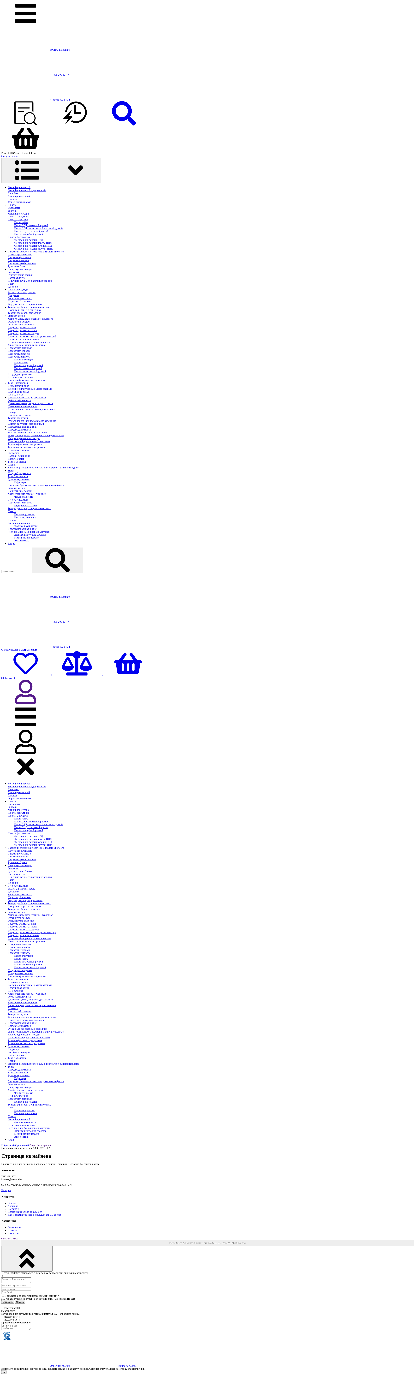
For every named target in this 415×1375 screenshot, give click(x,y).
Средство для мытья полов (22, 330)
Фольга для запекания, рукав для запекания (32, 420)
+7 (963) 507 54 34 (60, 99)
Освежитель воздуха (19, 321)
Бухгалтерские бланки (20, 275)
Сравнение (22, 1145)
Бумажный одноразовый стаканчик (27, 432)
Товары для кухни (18, 418)
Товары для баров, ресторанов (24, 312)
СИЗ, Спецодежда (18, 289)
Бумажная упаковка (19, 450)
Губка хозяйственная (19, 400)
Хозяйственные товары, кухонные (27, 397)
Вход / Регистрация (40, 1145)
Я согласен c (32, 1295)
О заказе (12, 1203)
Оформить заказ (10, 156)
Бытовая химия (16, 315)
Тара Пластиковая (18, 383)
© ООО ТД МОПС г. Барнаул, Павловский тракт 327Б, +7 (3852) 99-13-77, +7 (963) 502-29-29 (207, 1243)
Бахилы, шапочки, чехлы (22, 292)
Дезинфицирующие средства (30, 534)
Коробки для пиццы (19, 455)
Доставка (13, 1206)
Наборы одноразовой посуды (24, 438)
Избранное (8, 1145)
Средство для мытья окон (22, 327)
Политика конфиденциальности (25, 1211)
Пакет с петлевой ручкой (28, 368)
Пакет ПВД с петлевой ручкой (31, 225)
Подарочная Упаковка (20, 348)
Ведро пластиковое (18, 385)
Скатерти (13, 412)
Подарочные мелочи (19, 353)
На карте (6, 1190)
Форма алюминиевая (19, 202)
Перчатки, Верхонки (19, 301)
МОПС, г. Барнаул (60, 49)
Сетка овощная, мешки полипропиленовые (32, 409)
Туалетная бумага (17, 266)
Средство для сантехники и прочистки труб (32, 336)
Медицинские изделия (26, 537)
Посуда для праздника (20, 374)
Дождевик (13, 295)
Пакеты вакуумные (18, 216)
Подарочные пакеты (19, 356)
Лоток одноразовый (19, 196)
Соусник (12, 199)
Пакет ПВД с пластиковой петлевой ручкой (38, 228)
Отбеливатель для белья (21, 324)
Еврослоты (14, 207)
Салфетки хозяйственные (22, 263)
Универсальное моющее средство (26, 345)
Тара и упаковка (17, 461)
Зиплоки (12, 210)
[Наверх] (27, 1259)
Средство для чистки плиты (23, 339)
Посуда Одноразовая (19, 429)
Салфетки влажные (18, 260)
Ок (4, 1372)
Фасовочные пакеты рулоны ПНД (33, 245)
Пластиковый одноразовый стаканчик (29, 441)
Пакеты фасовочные (19, 237)
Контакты (13, 1209)
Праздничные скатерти (20, 377)
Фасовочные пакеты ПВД (28, 240)
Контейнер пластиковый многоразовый (30, 388)
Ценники (13, 286)
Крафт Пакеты (16, 458)
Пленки (12, 464)
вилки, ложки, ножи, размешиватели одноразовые (36, 435)
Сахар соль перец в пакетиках (24, 310)
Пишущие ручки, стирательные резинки (30, 280)
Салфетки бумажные (19, 257)
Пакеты (12, 204)
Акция (11, 543)
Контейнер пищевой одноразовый (27, 190)
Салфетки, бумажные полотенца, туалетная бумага (36, 251)
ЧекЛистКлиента (23, 496)
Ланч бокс (13, 193)
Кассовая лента (16, 277)
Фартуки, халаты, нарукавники (25, 304)
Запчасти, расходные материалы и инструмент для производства (43, 467)
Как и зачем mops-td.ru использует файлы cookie (34, 1214)
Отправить (8, 1302)
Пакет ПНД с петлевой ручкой (31, 231)
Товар (11, 470)
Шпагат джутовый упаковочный (26, 423)
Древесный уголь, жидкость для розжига (30, 403)
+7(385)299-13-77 (59, 74)
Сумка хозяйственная (19, 415)
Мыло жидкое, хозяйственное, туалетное (30, 318)
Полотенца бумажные (20, 254)
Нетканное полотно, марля (22, 406)
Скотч (11, 283)
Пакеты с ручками (18, 219)
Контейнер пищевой (19, 187)
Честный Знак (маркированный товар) (29, 531)
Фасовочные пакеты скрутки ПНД (33, 248)
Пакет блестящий (24, 359)
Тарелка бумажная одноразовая (25, 444)
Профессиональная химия (22, 426)
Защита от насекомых (20, 298)
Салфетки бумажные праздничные (27, 380)
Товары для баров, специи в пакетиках (29, 307)
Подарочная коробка (19, 350)
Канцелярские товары (20, 269)
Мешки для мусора (18, 213)
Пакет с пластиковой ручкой (30, 371)
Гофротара (13, 453)
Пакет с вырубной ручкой (28, 234)
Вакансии (13, 1233)
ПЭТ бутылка (15, 394)
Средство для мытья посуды (23, 333)
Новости (12, 1230)
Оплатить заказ (9, 1238)
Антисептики (21, 540)
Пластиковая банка (18, 391)
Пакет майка (21, 222)
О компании (14, 1227)
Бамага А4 (13, 272)
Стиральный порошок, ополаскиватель (29, 342)
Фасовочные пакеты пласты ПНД (33, 242)
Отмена (20, 1302)
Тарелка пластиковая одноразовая (26, 447)
